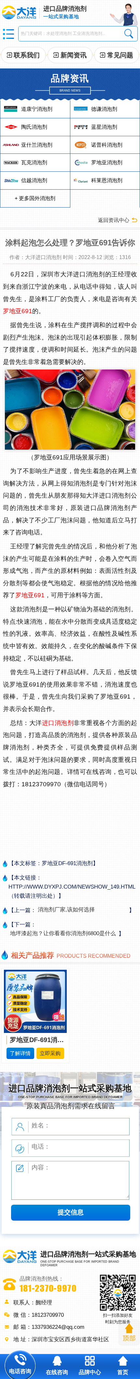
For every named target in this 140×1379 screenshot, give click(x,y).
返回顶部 (129, 1332)
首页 (122, 1372)
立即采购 (50, 1053)
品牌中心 (90, 1372)
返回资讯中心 (113, 220)
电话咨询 (20, 1371)
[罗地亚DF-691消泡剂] (35, 1000)
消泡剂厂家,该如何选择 (66, 909)
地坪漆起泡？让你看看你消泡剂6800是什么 (63, 933)
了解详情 (20, 1053)
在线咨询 (57, 1372)
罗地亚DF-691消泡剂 (37, 1039)
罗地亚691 (17, 311)
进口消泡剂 (58, 722)
